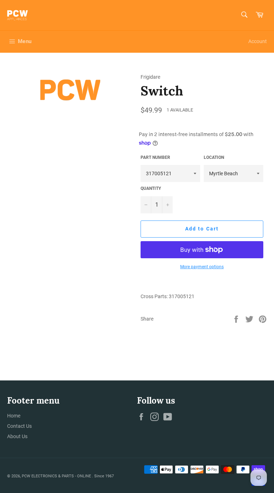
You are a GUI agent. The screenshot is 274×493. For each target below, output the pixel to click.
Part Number (155, 157)
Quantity (151, 188)
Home (13, 416)
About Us (17, 436)
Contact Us (19, 426)
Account (257, 41)
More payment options (202, 266)
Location (214, 157)
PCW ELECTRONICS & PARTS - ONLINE (57, 476)
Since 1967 (104, 476)
